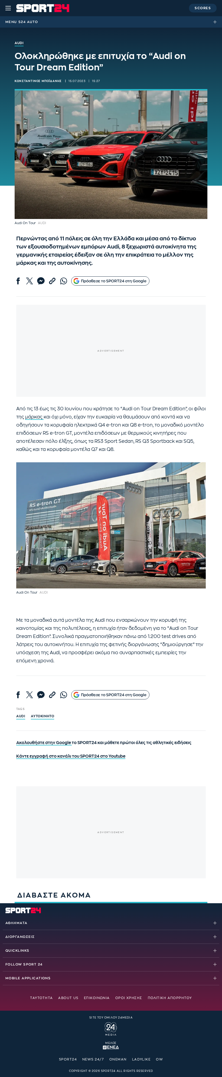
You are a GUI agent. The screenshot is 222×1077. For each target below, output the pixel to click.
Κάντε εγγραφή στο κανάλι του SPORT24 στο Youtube (70, 756)
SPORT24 (68, 1059)
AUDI (20, 716)
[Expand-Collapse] (216, 22)
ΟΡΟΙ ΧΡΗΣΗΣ (128, 998)
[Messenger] (41, 281)
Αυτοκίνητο (42, 716)
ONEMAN (118, 1059)
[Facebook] (18, 281)
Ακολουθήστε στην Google (44, 743)
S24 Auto (28, 22)
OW (159, 1059)
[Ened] (111, 1047)
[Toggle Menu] (8, 8)
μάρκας (34, 417)
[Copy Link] (52, 281)
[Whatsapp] (63, 281)
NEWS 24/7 (93, 1059)
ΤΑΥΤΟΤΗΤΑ (41, 998)
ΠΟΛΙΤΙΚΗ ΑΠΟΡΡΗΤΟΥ (170, 998)
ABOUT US (68, 998)
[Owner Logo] (111, 1028)
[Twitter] (29, 281)
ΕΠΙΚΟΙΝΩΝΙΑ (97, 998)
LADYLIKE (141, 1059)
